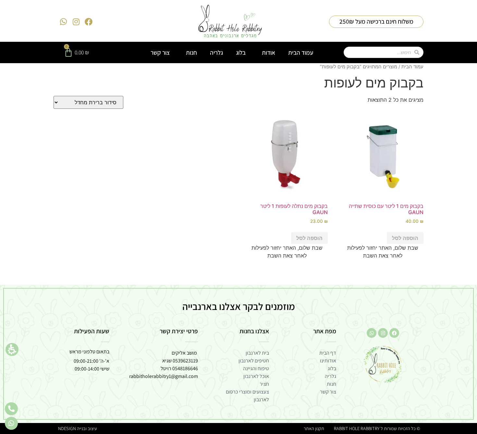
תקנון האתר (314, 428)
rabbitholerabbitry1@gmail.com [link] (163, 376)
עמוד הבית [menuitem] (300, 52)
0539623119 (185, 360)
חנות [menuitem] (191, 52)
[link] (230, 22)
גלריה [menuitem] (216, 52)
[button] (12, 349)
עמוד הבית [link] (412, 67)
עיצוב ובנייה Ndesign (77, 428)
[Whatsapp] (63, 21)
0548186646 (185, 368)
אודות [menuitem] (268, 52)
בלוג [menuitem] (241, 52)
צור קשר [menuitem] (160, 52)
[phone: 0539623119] (11, 408)
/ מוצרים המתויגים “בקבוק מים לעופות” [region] (371, 67)
